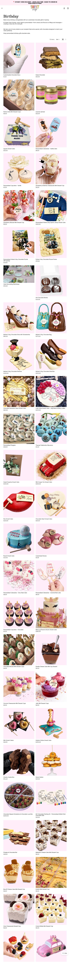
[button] (58, 39)
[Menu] (2, 8)
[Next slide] (31, 58)
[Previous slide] (6, 58)
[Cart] (68, 8)
